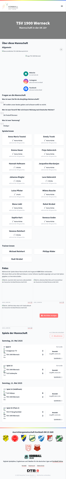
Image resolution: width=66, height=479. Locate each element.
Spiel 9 (29, 302)
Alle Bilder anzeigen (50, 315)
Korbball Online (57, 461)
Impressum (31, 466)
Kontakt (24, 466)
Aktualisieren (58, 336)
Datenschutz (40, 466)
